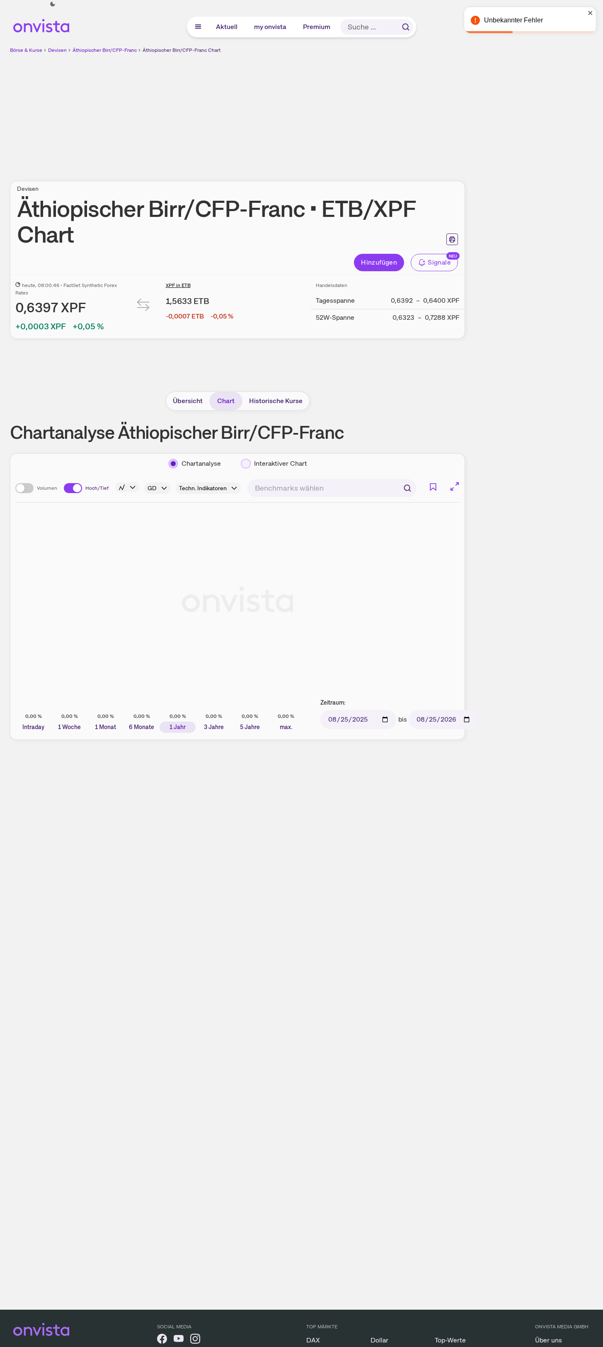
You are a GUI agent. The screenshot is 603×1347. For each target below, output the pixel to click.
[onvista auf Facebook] (162, 1340)
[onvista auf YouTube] (179, 1340)
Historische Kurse (276, 400)
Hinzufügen (379, 262)
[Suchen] (406, 27)
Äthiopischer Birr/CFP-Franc (105, 50)
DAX (313, 1340)
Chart (226, 400)
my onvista (270, 26)
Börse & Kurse (26, 50)
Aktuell (227, 26)
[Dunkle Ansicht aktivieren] (52, 4)
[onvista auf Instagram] (195, 1340)
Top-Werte (450, 1340)
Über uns (548, 1340)
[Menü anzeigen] (198, 27)
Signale (439, 262)
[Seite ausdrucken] (452, 239)
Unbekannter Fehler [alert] (513, 20)
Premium (317, 26)
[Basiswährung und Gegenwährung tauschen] (143, 307)
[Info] (127, 487)
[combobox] (332, 488)
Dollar (379, 1340)
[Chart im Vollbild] (455, 486)
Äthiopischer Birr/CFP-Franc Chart (181, 50)
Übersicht (188, 400)
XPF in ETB (178, 285)
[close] (590, 13)
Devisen (57, 50)
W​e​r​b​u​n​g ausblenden (309, 112)
